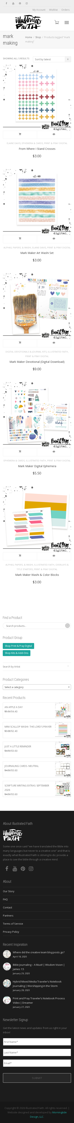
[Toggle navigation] (66, 22)
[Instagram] (26, 3)
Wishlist (53, 9)
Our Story (8, 891)
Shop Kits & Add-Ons (16, 653)
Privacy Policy (11, 931)
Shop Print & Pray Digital (18, 646)
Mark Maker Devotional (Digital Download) (37, 362)
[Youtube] (13, 3)
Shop (38, 37)
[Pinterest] (20, 3)
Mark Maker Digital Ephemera (37, 466)
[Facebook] (6, 3)
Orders (65, 9)
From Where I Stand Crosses (37, 149)
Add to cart (20, 135)
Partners (8, 915)
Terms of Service (13, 923)
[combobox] (37, 687)
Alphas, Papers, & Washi (17, 247)
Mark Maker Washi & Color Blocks (37, 575)
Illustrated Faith (58, 351)
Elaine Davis (14, 143)
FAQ (5, 899)
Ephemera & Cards (32, 143)
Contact (7, 907)
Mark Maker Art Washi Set (37, 253)
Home (28, 37)
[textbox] (37, 687)
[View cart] (56, 22)
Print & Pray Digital (55, 143)
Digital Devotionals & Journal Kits (26, 351)
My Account (39, 9)
